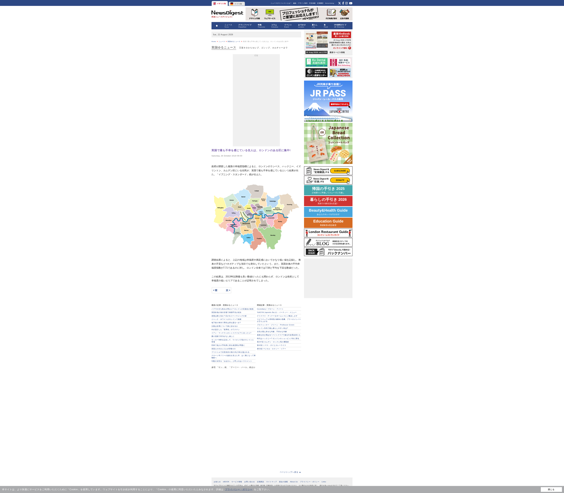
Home (214, 41)
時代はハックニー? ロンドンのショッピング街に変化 (278, 338)
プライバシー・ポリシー (238, 489)
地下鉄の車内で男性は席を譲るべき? (226, 322)
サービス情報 (236, 482)
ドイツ (236, 3)
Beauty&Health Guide (328, 211)
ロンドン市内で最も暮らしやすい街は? (272, 328)
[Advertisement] (256, 101)
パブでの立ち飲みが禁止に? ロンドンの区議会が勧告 (233, 309)
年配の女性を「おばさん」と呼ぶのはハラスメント (232, 361)
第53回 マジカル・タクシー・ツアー (271, 349)
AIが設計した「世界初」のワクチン (226, 329)
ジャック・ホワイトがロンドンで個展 (226, 319)
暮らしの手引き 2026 (328, 201)
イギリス (220, 3)
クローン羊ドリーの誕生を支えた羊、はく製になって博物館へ (234, 356)
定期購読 (320, 3)
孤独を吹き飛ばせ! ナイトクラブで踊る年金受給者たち (279, 335)
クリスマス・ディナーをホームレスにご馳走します (277, 316)
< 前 (215, 290)
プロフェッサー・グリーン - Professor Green (275, 325)
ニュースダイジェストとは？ (281, 3)
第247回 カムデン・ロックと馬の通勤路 (273, 342)
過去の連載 (283, 482)
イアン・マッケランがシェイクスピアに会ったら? (231, 333)
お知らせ (217, 482)
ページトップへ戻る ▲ (290, 472)
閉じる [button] (551, 489)
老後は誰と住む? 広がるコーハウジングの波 (229, 316)
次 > (228, 290)
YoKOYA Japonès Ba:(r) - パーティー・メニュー (277, 312)
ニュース (222, 41)
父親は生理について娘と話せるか (225, 326)
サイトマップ (271, 482)
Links (324, 482)
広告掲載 (312, 3)
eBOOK (226, 482)
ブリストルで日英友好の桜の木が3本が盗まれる (231, 352)
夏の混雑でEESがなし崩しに (223, 336)
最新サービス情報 (325, 52)
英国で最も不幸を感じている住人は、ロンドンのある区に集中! (251, 150)
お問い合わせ (249, 482)
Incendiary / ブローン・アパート (270, 309)
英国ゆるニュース (234, 41)
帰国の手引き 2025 (328, 190)
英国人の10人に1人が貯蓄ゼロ (224, 349)
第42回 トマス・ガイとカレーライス (271, 345)
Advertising (329, 3)
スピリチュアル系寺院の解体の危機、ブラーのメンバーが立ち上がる (279, 320)
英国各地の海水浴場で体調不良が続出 (226, 312)
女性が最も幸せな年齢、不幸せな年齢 (272, 331)
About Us (294, 482)
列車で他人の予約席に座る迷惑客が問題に (228, 345)
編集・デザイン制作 (300, 3)
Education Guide (328, 222)
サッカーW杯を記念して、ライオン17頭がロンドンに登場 (233, 341)
